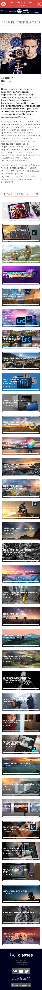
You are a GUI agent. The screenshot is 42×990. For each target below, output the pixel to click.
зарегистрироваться (31, 12)
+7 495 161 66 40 (21, 977)
